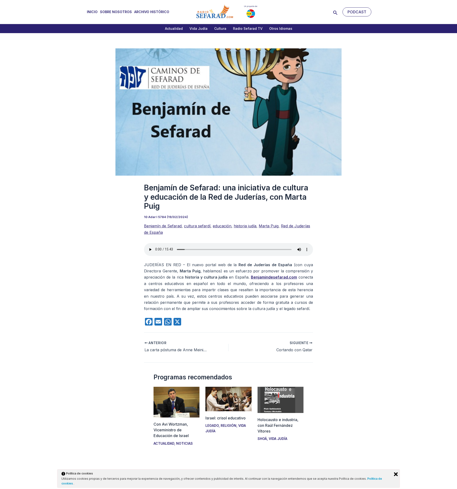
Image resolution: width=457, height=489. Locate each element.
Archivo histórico (151, 12)
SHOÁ (262, 439)
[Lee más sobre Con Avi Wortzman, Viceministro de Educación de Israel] (176, 401)
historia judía (245, 226)
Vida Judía (198, 28)
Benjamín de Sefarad (163, 226)
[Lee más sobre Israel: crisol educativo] (228, 398)
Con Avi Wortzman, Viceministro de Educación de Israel (171, 430)
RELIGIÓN (228, 425)
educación (222, 226)
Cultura (220, 28)
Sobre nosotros (116, 12)
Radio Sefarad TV (248, 28)
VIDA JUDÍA (278, 439)
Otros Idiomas (280, 28)
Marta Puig (268, 226)
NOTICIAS (184, 443)
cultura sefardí (197, 226)
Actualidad (174, 28)
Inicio (92, 12)
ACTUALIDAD (164, 443)
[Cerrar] (396, 474)
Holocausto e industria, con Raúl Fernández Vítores (278, 425)
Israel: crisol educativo (225, 418)
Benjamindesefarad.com (274, 277)
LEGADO (212, 425)
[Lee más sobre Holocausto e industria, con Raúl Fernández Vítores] (280, 399)
